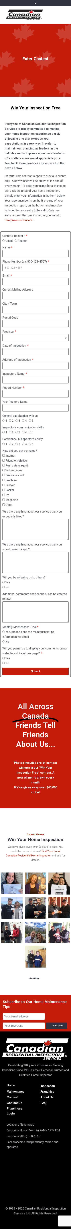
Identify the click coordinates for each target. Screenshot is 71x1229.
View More (34, 978)
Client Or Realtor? (13, 236)
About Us (47, 1097)
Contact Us (14, 1102)
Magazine (11, 500)
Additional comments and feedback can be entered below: (34, 596)
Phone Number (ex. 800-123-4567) (25, 261)
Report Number (12, 387)
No (7, 587)
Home (11, 1085)
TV (7, 495)
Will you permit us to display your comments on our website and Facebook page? (34, 651)
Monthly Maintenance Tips (19, 627)
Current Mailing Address (17, 289)
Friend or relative (16, 460)
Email (6, 275)
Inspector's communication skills (23, 427)
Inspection (47, 1086)
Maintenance (15, 1091)
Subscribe (58, 1025)
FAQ (43, 1102)
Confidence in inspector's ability (22, 439)
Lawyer (10, 485)
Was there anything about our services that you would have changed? (32, 547)
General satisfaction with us (20, 415)
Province (8, 331)
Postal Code (10, 317)
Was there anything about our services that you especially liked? (32, 514)
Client (9, 241)
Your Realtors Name (14, 401)
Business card (14, 475)
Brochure (11, 480)
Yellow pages (14, 470)
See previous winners (18, 220)
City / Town (9, 303)
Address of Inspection (17, 359)
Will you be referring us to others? (24, 577)
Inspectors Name (13, 373)
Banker (9, 490)
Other (8, 505)
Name (6, 247)
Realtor (22, 241)
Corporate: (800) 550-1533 (23, 1136)
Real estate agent (16, 465)
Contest (12, 1097)
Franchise (47, 1091)
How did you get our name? (19, 450)
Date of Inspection (14, 345)
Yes (7, 582)
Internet (10, 455)
